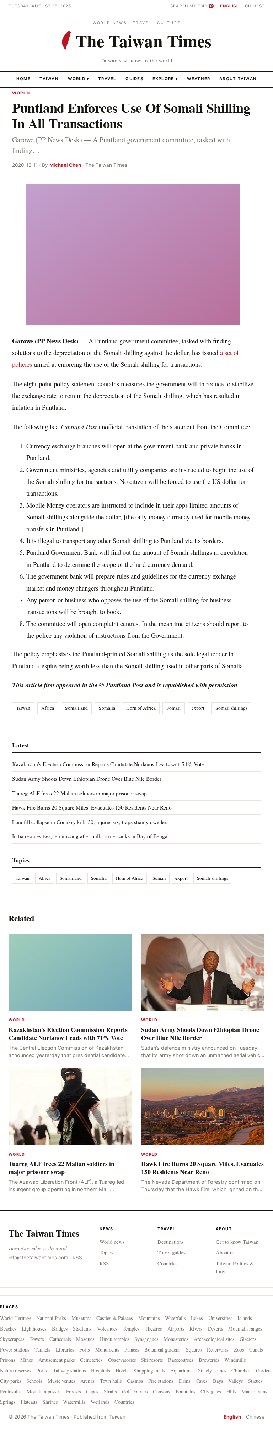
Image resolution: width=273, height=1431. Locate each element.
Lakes (197, 1318)
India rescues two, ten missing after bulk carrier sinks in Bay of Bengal (90, 836)
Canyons (161, 1391)
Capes (92, 1391)
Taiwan (49, 78)
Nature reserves (15, 1370)
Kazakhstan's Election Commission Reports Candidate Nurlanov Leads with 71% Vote (108, 764)
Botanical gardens (162, 1349)
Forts (84, 1349)
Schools (34, 1380)
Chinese (254, 6)
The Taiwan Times (44, 1233)
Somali (173, 708)
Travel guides (171, 1252)
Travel (107, 78)
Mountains (149, 1318)
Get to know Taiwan (237, 1241)
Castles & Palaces (114, 1318)
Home (23, 78)
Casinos (135, 1380)
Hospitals (100, 1370)
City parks (10, 1380)
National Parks (51, 1318)
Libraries (65, 1349)
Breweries (209, 1360)
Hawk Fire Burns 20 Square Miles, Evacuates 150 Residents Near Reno (92, 807)
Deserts (215, 1328)
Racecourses (180, 1360)
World (76, 78)
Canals (256, 1349)
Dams (185, 1380)
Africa (47, 708)
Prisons (7, 1360)
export (198, 708)
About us (225, 1252)
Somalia (107, 708)
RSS (77, 1257)
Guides (134, 78)
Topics (106, 1252)
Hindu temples (114, 1339)
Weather (198, 78)
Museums (81, 1318)
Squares (194, 1349)
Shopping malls (149, 1370)
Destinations (170, 1241)
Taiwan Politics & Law (235, 1267)
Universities (220, 1318)
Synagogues (146, 1339)
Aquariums (181, 1370)
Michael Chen (65, 165)
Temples (131, 1328)
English (230, 6)
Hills (231, 1391)
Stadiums (82, 1328)
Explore (165, 78)
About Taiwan (238, 78)
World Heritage (15, 1318)
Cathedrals (60, 1339)
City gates (210, 1391)
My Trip (201, 6)
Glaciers (248, 1339)
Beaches (8, 1328)
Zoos (239, 1349)
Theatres (153, 1328)
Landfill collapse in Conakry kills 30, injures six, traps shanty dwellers (90, 821)
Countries (167, 1263)
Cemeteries (91, 1360)
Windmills (235, 1360)
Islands (244, 1318)
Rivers (196, 1328)
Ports (41, 1370)
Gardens (264, 1370)
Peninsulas (11, 1391)
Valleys (235, 1380)
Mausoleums (254, 1391)
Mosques (85, 1339)
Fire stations (160, 1380)
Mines (26, 1360)
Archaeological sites (214, 1339)
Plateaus (29, 1401)
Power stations (15, 1349)
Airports (175, 1328)
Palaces (131, 1349)
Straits (110, 1391)
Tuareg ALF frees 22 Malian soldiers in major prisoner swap (79, 793)
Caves (202, 1380)
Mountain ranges (245, 1328)
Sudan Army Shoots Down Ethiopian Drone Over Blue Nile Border (86, 778)
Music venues (61, 1380)
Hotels (122, 1370)
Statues (255, 1380)
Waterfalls (175, 1318)
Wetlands (100, 1401)
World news (112, 1241)
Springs (8, 1401)
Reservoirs (218, 1349)
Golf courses (135, 1391)
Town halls (111, 1380)
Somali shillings (231, 708)
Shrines (50, 1401)
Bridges (60, 1328)
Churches (241, 1370)
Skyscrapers (12, 1339)
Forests (73, 1391)
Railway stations (69, 1370)
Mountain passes (44, 1391)
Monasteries (176, 1339)
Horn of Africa (141, 708)
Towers (37, 1339)
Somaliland (76, 708)
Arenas (87, 1380)
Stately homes (212, 1370)
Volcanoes (107, 1328)
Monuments (107, 1349)
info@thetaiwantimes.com (38, 1257)
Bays (218, 1380)
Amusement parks (56, 1360)
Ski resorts (152, 1360)
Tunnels (42, 1349)
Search (179, 6)
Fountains (186, 1391)
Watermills (74, 1401)
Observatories (122, 1360)
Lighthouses (34, 1328)
